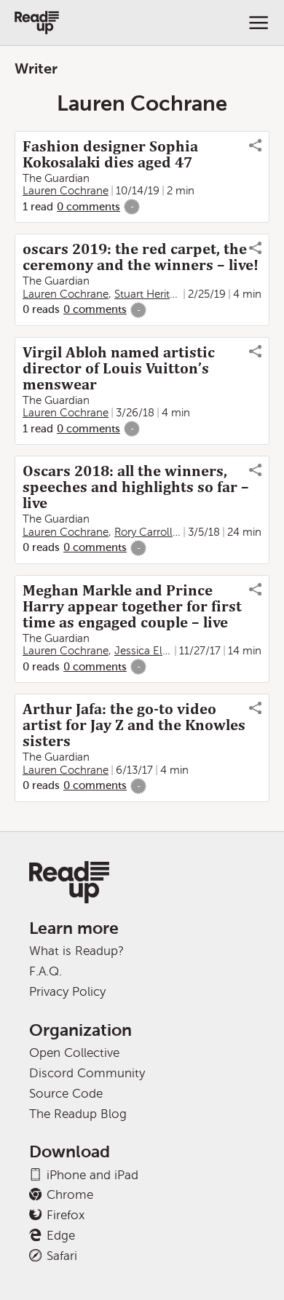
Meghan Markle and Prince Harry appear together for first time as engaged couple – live (132, 606)
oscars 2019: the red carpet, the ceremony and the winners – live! (141, 257)
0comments (88, 207)
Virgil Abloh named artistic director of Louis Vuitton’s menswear (119, 368)
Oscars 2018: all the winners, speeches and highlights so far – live (136, 487)
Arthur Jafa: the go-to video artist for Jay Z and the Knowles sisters (134, 725)
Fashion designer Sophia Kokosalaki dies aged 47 (110, 154)
